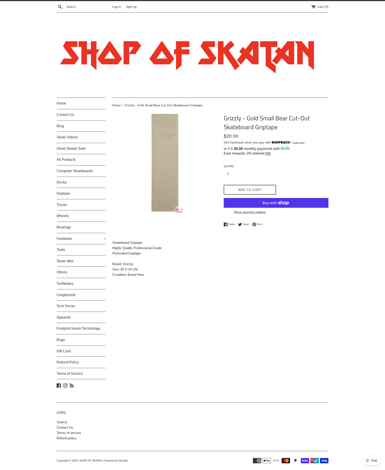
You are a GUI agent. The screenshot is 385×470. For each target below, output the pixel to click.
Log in (116, 6)
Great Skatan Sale (71, 148)
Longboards (66, 295)
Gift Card (64, 351)
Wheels (63, 216)
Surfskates (65, 283)
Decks (62, 182)
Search (62, 422)
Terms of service (69, 433)
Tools (61, 250)
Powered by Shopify (115, 460)
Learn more (299, 142)
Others (62, 272)
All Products (66, 159)
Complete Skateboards (75, 171)
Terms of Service (70, 373)
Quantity (229, 166)
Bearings (64, 227)
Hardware (81, 238)
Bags (61, 340)
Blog (60, 126)
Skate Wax (65, 261)
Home (61, 103)
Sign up (131, 6)
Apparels (64, 317)
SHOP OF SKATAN (90, 460)
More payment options (250, 212)
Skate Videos (67, 137)
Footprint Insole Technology (78, 328)
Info (268, 153)
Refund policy (66, 438)
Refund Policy (68, 362)
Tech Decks (66, 306)
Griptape (63, 193)
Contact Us (65, 115)
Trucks (62, 205)
